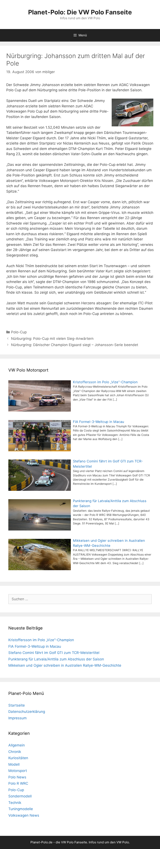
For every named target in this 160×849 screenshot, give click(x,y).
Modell (14, 764)
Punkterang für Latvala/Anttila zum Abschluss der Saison (56, 659)
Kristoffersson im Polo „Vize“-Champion (41, 640)
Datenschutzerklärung (26, 711)
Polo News (17, 777)
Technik (14, 803)
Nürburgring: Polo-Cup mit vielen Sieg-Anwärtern (52, 338)
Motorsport (17, 771)
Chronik (14, 752)
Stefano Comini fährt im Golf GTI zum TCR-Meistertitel (53, 653)
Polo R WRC (18, 783)
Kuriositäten (18, 758)
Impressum (17, 718)
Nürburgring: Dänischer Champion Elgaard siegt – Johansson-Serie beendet (74, 345)
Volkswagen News (23, 815)
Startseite (16, 705)
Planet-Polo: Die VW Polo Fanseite (80, 12)
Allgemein (16, 745)
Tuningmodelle (20, 809)
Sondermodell (20, 796)
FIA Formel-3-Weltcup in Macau (34, 646)
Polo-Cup (19, 332)
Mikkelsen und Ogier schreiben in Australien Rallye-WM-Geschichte (64, 665)
